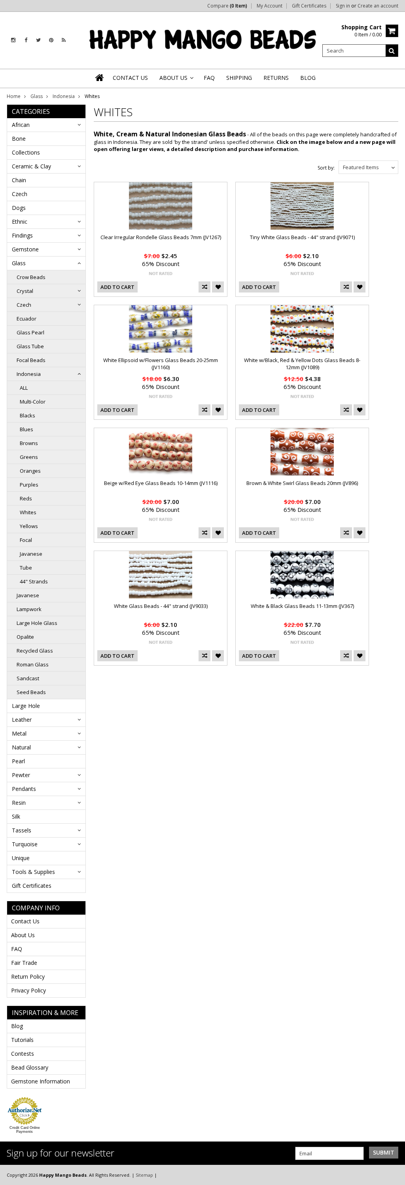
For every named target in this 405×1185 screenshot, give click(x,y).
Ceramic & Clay (31, 166)
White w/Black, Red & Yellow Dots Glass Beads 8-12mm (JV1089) (302, 364)
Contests (22, 1053)
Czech (19, 194)
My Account (269, 6)
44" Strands (34, 581)
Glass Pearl (30, 332)
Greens (29, 456)
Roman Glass (33, 664)
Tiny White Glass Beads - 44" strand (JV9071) (302, 237)
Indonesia (64, 96)
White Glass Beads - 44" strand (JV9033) (161, 605)
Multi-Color (32, 401)
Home (14, 96)
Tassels (21, 830)
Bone (19, 138)
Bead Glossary (29, 1067)
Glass (36, 96)
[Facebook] (26, 40)
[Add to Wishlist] (218, 286)
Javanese (31, 553)
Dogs (19, 207)
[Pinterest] (51, 40)
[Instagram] (13, 40)
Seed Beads (31, 692)
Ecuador (26, 318)
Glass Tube (30, 346)
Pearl (18, 761)
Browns (29, 443)
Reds (26, 498)
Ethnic (19, 221)
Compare (227, 6)
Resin (19, 802)
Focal (26, 539)
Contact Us (25, 921)
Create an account (378, 6)
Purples (29, 484)
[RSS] (64, 40)
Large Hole (26, 705)
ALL (24, 387)
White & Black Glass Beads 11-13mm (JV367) (302, 605)
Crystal (25, 290)
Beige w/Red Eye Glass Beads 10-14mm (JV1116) (161, 483)
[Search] (392, 50)
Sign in (343, 6)
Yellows (29, 526)
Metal (19, 733)
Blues (26, 429)
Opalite (25, 636)
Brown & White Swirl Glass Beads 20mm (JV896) (302, 483)
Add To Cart (117, 287)
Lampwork (29, 609)
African (21, 124)
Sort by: (326, 167)
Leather (22, 719)
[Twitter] (38, 40)
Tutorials (22, 1039)
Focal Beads (31, 360)
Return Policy (28, 976)
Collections (26, 152)
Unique (21, 858)
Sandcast (28, 678)
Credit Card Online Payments (24, 1130)
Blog (17, 1026)
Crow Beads (31, 277)
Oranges (30, 470)
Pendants (24, 789)
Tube (26, 567)
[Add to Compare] (204, 286)
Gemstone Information (40, 1081)
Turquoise (25, 844)
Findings (22, 235)
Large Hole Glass (37, 622)
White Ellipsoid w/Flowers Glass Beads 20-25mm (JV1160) (160, 364)
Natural (21, 747)
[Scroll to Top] (393, 1175)
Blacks (27, 415)
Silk (16, 816)
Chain (19, 180)
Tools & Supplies (33, 872)
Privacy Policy (28, 990)
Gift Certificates (309, 6)
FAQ (16, 949)
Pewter (21, 775)
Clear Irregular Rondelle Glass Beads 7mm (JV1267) (160, 237)
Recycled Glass (35, 650)
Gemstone (25, 249)
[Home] (100, 77)
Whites (28, 512)
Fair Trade (24, 962)
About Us (23, 935)
